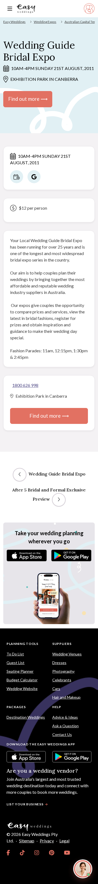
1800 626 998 (25, 385)
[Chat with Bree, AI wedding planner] (82, 869)
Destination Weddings (26, 717)
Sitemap (26, 840)
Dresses (59, 662)
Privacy (47, 840)
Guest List (15, 662)
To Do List (15, 654)
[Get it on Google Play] (71, 555)
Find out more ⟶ (28, 99)
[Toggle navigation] (9, 9)
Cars (56, 688)
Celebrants (61, 680)
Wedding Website (22, 688)
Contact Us (62, 734)
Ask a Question (65, 726)
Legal (64, 840)
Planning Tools (22, 644)
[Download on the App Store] (27, 555)
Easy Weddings (14, 22)
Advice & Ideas (65, 717)
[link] (8, 852)
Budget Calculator (22, 680)
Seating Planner (20, 671)
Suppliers (61, 644)
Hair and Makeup (66, 697)
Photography (63, 671)
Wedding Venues (67, 654)
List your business (25, 804)
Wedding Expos (45, 22)
